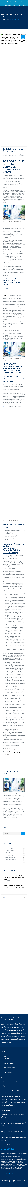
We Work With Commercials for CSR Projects (12, 1131)
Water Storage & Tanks (11, 859)
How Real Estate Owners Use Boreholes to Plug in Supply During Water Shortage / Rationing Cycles (13, 885)
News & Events (18, 155)
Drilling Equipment (9, 850)
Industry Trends (11, 155)
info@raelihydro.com (10, 5)
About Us (5, 1083)
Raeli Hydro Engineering (15, 1180)
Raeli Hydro (6, 154)
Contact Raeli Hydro (9, 1173)
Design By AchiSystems (11, 1182)
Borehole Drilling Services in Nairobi (12, 1026)
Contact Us (7, 751)
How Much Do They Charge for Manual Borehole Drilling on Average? (13, 1138)
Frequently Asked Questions (12, 750)
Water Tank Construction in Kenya (10, 1030)
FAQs (17, 1081)
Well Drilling (12, 157)
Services (18, 1083)
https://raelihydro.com (9, 1072)
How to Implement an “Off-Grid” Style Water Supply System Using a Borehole (13, 877)
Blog (4, 1086)
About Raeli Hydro (9, 748)
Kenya (14, 1027)
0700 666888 (22, 5)
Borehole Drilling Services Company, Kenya (13, 150)
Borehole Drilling (17, 154)
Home (3, 19)
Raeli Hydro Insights (10, 857)
